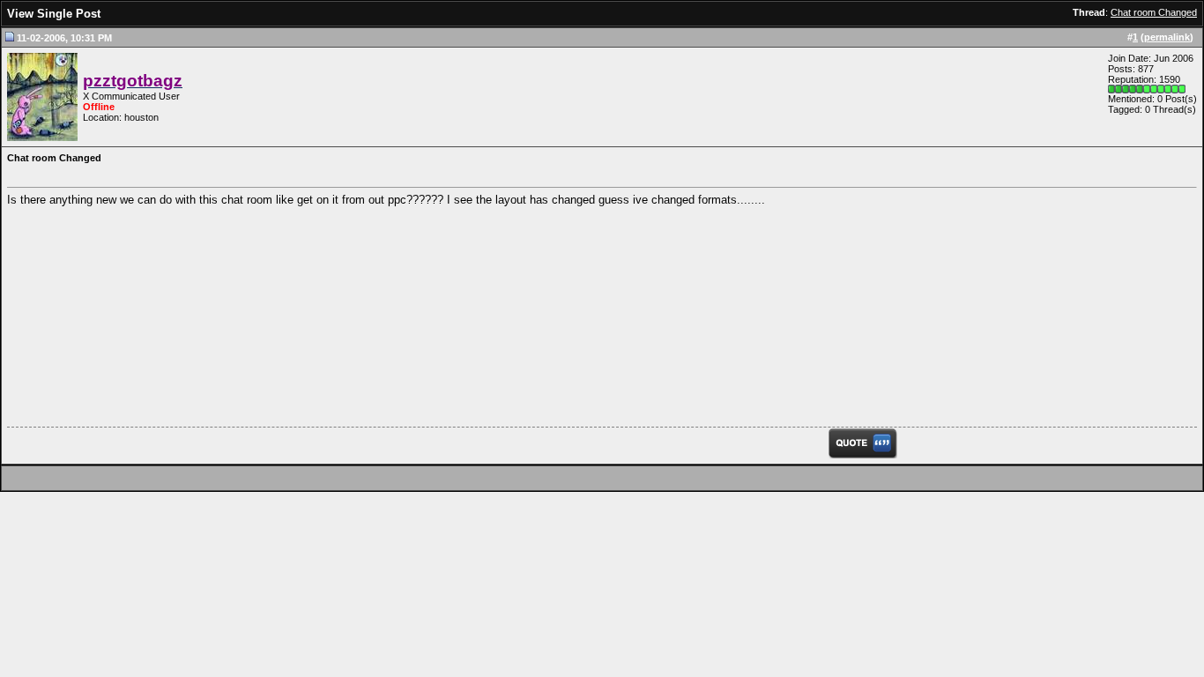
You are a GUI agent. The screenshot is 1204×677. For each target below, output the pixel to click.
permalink (1167, 37)
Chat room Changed (1154, 12)
